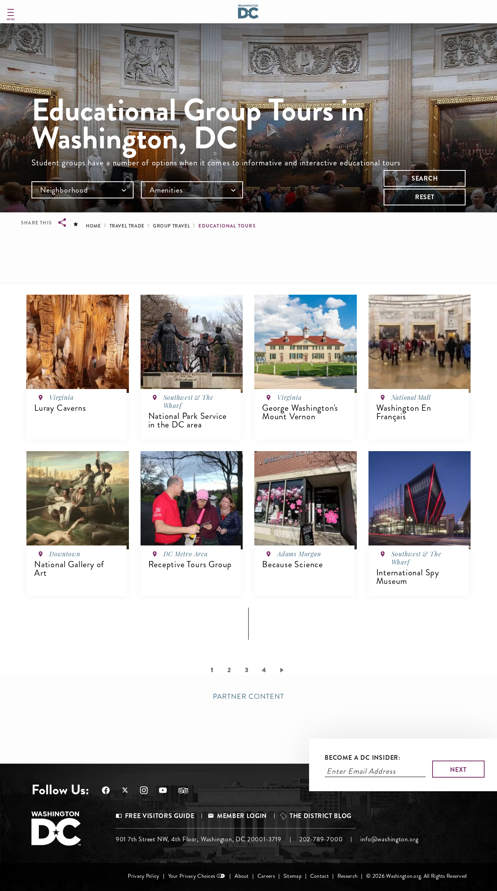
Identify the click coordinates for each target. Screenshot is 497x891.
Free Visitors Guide (159, 815)
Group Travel (171, 225)
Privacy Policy (143, 876)
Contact (319, 876)
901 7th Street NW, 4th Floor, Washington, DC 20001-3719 (199, 839)
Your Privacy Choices (191, 876)
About (241, 876)
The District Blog (320, 815)
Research (347, 876)
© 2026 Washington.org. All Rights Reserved (416, 876)
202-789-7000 (321, 839)
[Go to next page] (283, 669)
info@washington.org (389, 839)
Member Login (242, 815)
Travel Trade (126, 225)
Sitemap (292, 876)
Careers (266, 876)
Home (93, 225)
